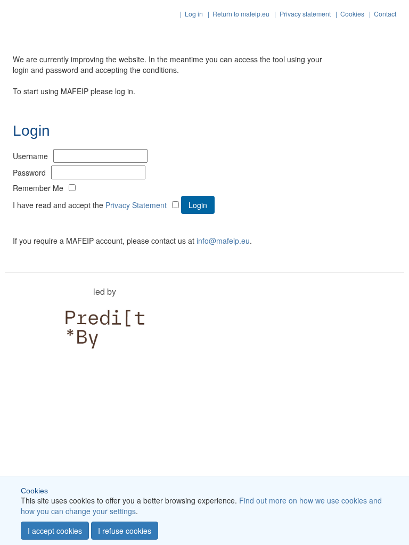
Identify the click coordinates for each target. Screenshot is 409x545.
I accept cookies (55, 530)
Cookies (352, 13)
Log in (194, 13)
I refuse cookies (124, 530)
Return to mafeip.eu (240, 13)
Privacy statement (305, 13)
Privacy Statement (136, 205)
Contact (385, 13)
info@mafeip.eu (223, 240)
